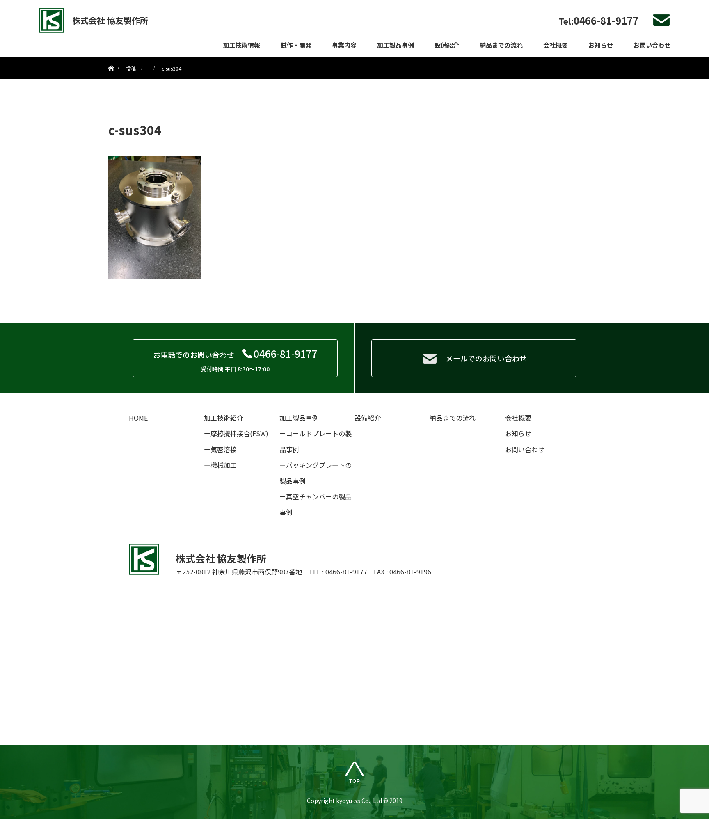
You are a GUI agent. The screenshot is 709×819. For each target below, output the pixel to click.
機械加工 (223, 465)
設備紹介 (447, 45)
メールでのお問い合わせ (486, 358)
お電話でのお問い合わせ (235, 359)
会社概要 (555, 45)
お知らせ (600, 45)
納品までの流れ (501, 45)
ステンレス (459, 94)
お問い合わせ (652, 45)
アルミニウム (462, 80)
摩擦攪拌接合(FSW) (239, 433)
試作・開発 (296, 45)
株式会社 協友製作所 (110, 20)
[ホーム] (111, 60)
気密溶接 (223, 449)
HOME (138, 418)
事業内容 (344, 45)
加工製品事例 (395, 45)
